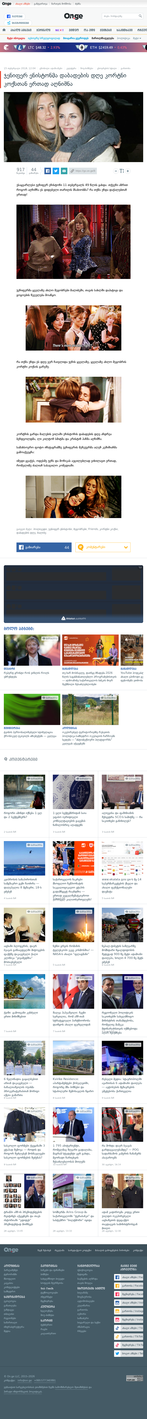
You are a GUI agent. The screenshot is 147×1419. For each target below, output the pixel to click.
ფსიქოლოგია (85, 1270)
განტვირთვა (40, 3)
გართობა (126, 68)
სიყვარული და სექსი (88, 1322)
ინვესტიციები (20, 23)
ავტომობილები (85, 1301)
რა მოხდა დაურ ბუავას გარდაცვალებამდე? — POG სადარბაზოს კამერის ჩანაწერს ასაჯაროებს (122, 1136)
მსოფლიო (10, 1278)
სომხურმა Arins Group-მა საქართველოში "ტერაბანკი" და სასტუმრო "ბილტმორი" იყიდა (73, 1203)
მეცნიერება (47, 1301)
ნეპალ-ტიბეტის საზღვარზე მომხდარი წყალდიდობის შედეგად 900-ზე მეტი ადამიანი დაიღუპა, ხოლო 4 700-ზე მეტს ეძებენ (122, 937)
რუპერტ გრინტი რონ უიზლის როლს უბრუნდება (31, 657)
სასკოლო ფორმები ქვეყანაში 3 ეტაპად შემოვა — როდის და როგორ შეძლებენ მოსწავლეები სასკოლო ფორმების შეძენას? (24, 1136)
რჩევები (81, 1331)
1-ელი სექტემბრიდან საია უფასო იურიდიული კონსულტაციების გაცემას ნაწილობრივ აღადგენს (73, 804)
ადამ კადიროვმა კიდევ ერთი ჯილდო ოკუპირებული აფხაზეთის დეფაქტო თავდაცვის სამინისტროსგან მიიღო (122, 1203)
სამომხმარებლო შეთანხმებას (71, 1387)
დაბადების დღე (26, 532)
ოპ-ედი (89, 30)
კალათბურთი (48, 1333)
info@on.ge (25, 1380)
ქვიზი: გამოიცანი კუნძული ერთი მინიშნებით (24, 1003)
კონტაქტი (138, 1250)
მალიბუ (41, 532)
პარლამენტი (11, 1270)
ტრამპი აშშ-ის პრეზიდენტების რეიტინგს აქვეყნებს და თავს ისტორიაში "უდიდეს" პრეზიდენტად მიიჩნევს (24, 1203)
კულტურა (71, 68)
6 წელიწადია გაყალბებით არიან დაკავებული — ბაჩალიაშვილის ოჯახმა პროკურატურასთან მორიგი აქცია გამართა (24, 1070)
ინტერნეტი (46, 1296)
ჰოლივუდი (40, 529)
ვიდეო (74, 30)
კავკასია (8, 1283)
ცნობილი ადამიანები (51, 68)
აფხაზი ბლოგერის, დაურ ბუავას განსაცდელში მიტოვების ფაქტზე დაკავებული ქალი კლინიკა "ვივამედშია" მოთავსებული (24, 937)
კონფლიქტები (12, 1287)
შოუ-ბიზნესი (86, 68)
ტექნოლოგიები (49, 1292)
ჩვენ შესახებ (44, 1250)
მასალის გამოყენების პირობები (112, 1250)
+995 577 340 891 (45, 1380)
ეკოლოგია (10, 1301)
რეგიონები (10, 1318)
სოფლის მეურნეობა (52, 1283)
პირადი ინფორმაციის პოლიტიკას (23, 1391)
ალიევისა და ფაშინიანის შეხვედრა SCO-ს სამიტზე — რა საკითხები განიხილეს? (122, 804)
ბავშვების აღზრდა (87, 1278)
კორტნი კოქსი (109, 529)
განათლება (10, 1305)
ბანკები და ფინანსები (52, 1270)
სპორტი (46, 1320)
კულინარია (83, 1305)
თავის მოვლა (84, 1283)
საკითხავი (124, 30)
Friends (93, 529)
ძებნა (78, 3)
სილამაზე (82, 1292)
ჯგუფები (16, 16)
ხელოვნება (47, 1310)
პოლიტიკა (123, 38)
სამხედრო (9, 1291)
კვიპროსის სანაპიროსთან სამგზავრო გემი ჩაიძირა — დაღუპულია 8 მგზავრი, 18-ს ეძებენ (24, 870)
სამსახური (83, 1318)
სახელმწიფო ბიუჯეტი (52, 1278)
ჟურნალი (43, 30)
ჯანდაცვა (9, 1309)
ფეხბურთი (46, 1324)
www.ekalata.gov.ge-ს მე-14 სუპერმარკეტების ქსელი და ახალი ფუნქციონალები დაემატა (122, 870)
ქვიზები (106, 30)
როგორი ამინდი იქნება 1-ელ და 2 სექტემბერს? (24, 804)
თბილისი (9, 1314)
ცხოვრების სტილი (107, 68)
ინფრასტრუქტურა (14, 1326)
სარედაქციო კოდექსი (79, 1250)
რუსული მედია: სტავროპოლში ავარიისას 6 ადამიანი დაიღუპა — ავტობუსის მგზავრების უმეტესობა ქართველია (122, 1070)
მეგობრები (80, 529)
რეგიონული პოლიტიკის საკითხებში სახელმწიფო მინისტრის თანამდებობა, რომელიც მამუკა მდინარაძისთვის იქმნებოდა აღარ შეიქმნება (122, 1003)
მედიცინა (82, 1274)
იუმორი (81, 1314)
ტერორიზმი (10, 1274)
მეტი (136, 38)
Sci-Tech (47, 1288)
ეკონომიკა (49, 1265)
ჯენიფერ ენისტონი (60, 529)
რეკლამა (60, 1250)
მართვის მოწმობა (61, 3)
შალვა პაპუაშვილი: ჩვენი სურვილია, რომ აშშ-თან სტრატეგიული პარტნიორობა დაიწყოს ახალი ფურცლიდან (73, 1003)
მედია (7, 1331)
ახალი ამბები (22, 3)
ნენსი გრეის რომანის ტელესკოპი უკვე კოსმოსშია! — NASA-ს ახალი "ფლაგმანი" (73, 937)
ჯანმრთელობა (88, 1265)
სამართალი (10, 1322)
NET (59, 30)
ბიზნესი (45, 1274)
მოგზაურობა (84, 1296)
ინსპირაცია (83, 1326)
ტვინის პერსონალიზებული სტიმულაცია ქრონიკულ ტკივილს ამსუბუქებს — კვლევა (31, 716)
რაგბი (44, 1329)
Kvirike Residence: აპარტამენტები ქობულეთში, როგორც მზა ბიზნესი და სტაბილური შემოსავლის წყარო (73, 1070)
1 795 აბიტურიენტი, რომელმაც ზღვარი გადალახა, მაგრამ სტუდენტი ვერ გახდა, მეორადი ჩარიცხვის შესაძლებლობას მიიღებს (73, 1136)
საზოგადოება (14, 1296)
